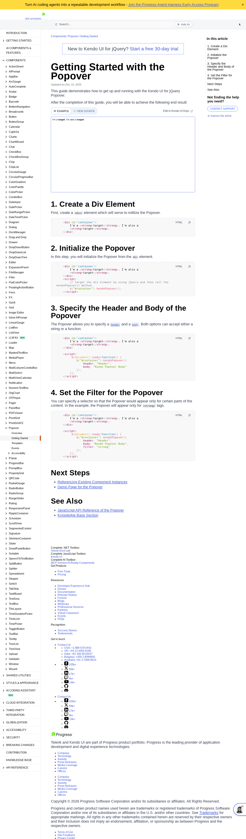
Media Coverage (67, 765)
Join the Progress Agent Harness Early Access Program (173, 5)
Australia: (80, 659)
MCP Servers (59, 562)
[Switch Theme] (240, 24)
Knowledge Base (19, 760)
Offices (62, 771)
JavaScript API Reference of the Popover (91, 510)
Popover (73, 36)
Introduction (16, 33)
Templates (17, 443)
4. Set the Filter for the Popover (107, 392)
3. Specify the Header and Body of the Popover (118, 312)
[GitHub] (66, 687)
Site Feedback (66, 835)
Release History (67, 594)
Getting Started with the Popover (108, 71)
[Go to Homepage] (43, 18)
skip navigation (33, 18)
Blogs (61, 601)
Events (15, 448)
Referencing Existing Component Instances (92, 482)
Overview (17, 433)
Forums (62, 597)
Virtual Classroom (68, 613)
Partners (63, 610)
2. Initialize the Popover (93, 248)
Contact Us (64, 644)
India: (78, 653)
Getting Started (20, 438)
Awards (62, 759)
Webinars (63, 604)
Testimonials (65, 633)
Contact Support (222, 108)
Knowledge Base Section (78, 515)
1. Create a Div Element (93, 204)
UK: (77, 650)
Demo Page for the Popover (80, 487)
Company (63, 753)
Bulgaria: (79, 656)
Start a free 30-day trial (154, 48)
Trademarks (208, 813)
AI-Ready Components (80, 562)
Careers (62, 768)
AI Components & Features (18, 50)
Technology (64, 756)
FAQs (61, 619)
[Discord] (66, 691)
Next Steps (70, 472)
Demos (62, 588)
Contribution (16, 752)
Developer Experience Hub (74, 585)
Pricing (62, 574)
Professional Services (71, 607)
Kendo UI (56, 556)
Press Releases (67, 762)
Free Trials (64, 571)
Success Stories (67, 630)
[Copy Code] (189, 222)
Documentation (67, 591)
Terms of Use (65, 832)
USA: (77, 647)
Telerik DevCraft (60, 550)
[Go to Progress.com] (62, 736)
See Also (67, 501)
